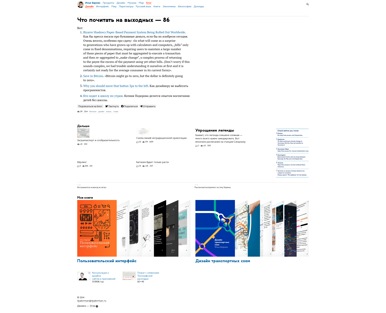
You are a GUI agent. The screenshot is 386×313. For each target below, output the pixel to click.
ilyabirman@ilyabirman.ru (91, 300)
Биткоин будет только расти (152, 162)
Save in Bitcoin (93, 76)
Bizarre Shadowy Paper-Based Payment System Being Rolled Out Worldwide (134, 32)
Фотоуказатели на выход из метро (91, 187)
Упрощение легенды (214, 131)
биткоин (92, 111)
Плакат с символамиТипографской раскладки (148, 275)
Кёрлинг (82, 162)
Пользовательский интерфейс (106, 261)
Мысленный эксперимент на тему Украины (213, 187)
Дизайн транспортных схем (222, 261)
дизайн (101, 111)
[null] (112, 106)
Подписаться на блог (90, 106)
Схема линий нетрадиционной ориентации (161, 138)
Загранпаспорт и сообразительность (98, 140)
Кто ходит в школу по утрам (103, 96)
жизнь (108, 111)
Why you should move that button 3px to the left (115, 86)
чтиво (115, 111)
